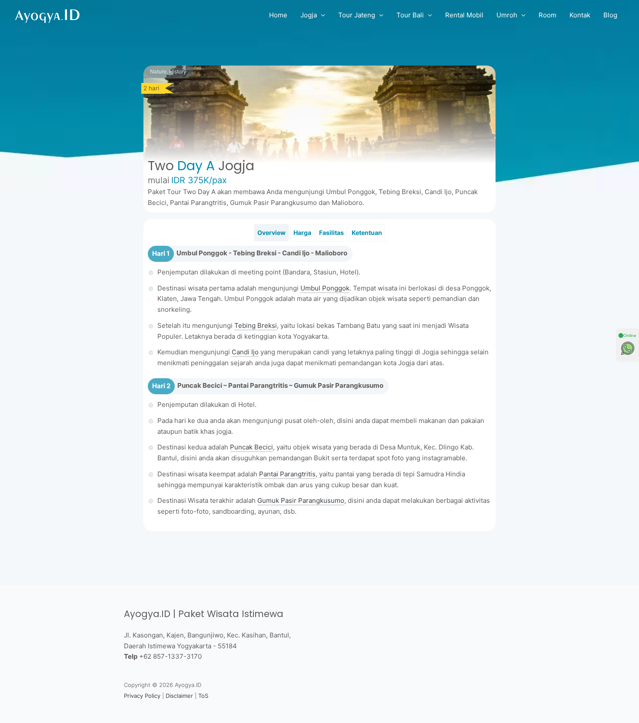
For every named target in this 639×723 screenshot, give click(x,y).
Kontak (579, 15)
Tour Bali (410, 15)
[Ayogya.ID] (47, 14)
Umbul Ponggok (324, 288)
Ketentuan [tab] (367, 232)
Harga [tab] (302, 232)
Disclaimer (179, 695)
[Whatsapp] (627, 348)
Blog (610, 15)
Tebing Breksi (255, 325)
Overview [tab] (271, 232)
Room (547, 15)
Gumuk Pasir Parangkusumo (300, 500)
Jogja (308, 15)
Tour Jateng (356, 15)
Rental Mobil (464, 15)
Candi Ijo (245, 352)
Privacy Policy (142, 695)
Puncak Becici (251, 447)
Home (278, 15)
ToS (203, 695)
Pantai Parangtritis (287, 474)
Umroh (506, 15)
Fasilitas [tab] (331, 232)
